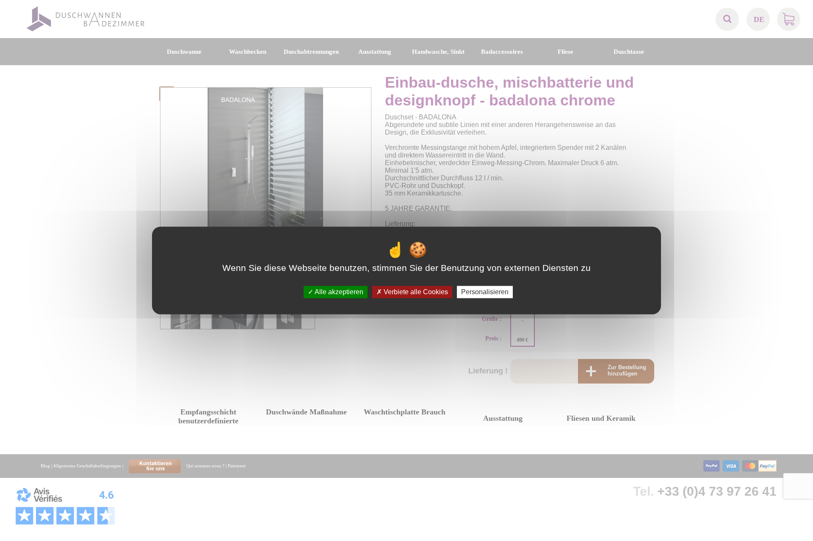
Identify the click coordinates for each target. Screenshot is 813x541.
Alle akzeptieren (338, 291)
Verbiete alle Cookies (415, 291)
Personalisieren (485, 291)
